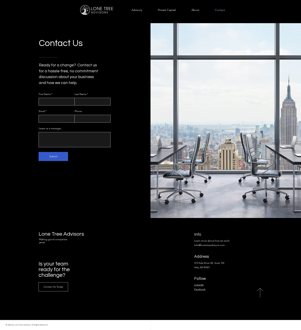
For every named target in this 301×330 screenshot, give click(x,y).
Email (42, 111)
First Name (45, 94)
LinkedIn (199, 284)
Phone (78, 111)
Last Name (80, 94)
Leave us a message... (51, 128)
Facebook (200, 289)
